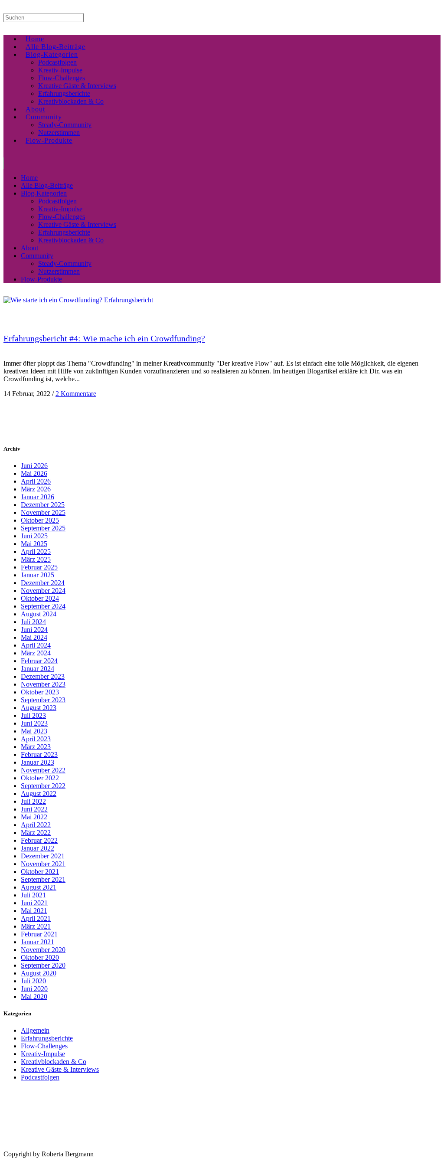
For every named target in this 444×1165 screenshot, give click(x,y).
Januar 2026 (37, 497)
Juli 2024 (33, 621)
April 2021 (36, 918)
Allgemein (35, 1030)
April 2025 (36, 551)
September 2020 (43, 965)
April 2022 (36, 824)
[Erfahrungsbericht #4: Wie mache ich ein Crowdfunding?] (78, 300)
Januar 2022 (37, 848)
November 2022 (43, 770)
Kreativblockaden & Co (53, 1061)
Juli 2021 (33, 895)
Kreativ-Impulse (43, 1053)
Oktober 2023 (40, 692)
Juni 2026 (34, 465)
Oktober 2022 (40, 778)
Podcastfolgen (40, 1077)
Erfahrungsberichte (47, 1038)
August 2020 (38, 973)
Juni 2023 (34, 723)
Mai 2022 (34, 817)
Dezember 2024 (43, 582)
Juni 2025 (34, 536)
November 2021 (43, 863)
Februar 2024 (39, 660)
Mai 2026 (34, 473)
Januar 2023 (37, 762)
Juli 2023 (33, 715)
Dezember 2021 (43, 856)
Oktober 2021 (40, 871)
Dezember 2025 (43, 504)
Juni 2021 (34, 902)
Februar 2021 (39, 934)
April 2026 (36, 481)
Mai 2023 (34, 731)
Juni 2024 (34, 629)
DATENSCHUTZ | (53, 1147)
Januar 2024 (37, 668)
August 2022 (38, 793)
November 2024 (43, 590)
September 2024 (43, 606)
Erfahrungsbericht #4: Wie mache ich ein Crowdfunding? (104, 338)
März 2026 (36, 489)
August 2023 (38, 707)
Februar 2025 (39, 567)
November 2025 (43, 512)
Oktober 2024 (40, 598)
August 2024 (38, 614)
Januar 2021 (37, 942)
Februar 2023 (39, 754)
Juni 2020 (34, 988)
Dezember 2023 (43, 676)
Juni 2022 (34, 809)
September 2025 (43, 528)
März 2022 (36, 832)
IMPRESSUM (16, 1147)
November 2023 (43, 684)
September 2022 (43, 785)
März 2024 (36, 653)
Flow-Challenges (44, 1046)
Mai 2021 (34, 910)
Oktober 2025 (40, 520)
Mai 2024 (34, 637)
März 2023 (36, 746)
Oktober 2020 (40, 957)
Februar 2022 (39, 840)
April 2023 (36, 739)
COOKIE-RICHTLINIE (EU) (102, 1147)
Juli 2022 (33, 801)
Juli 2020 (33, 981)
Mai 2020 (34, 996)
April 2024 (36, 645)
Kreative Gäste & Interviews (60, 1069)
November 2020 (43, 949)
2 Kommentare (76, 393)
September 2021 (43, 879)
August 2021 (38, 887)
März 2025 (36, 559)
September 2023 (43, 700)
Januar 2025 (37, 575)
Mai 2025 (34, 543)
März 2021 (36, 926)
